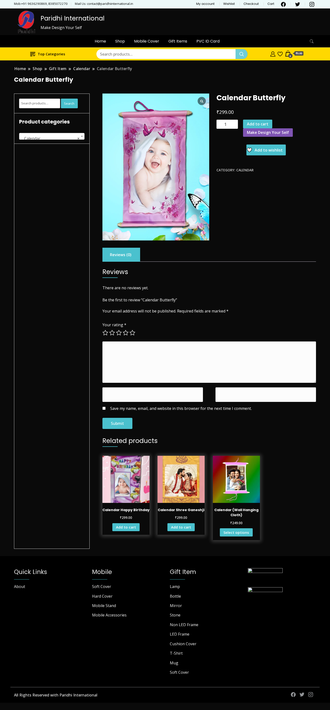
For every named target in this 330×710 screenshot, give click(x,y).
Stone (175, 615)
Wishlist (229, 3)
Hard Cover (102, 596)
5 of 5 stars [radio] (132, 333)
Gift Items (177, 41)
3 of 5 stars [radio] (119, 333)
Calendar (245, 170)
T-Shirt (176, 653)
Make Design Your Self (268, 132)
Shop (120, 41)
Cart (270, 3)
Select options (236, 532)
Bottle (175, 596)
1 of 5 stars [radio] (105, 333)
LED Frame (179, 634)
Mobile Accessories (109, 615)
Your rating (114, 324)
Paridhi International (72, 18)
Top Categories (51, 53)
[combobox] (52, 136)
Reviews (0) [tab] (120, 254)
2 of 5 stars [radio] (112, 333)
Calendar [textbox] (50, 138)
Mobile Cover (146, 41)
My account (205, 3)
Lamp (175, 586)
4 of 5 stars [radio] (126, 333)
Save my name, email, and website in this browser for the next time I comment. (181, 408)
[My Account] (272, 53)
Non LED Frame (184, 624)
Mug (174, 663)
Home (100, 41)
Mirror (176, 605)
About (19, 586)
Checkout (251, 3)
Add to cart (257, 124)
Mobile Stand (104, 605)
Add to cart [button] (126, 527)
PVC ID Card (208, 41)
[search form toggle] (311, 41)
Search (69, 103)
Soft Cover (101, 586)
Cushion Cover (183, 643)
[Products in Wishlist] (280, 53)
